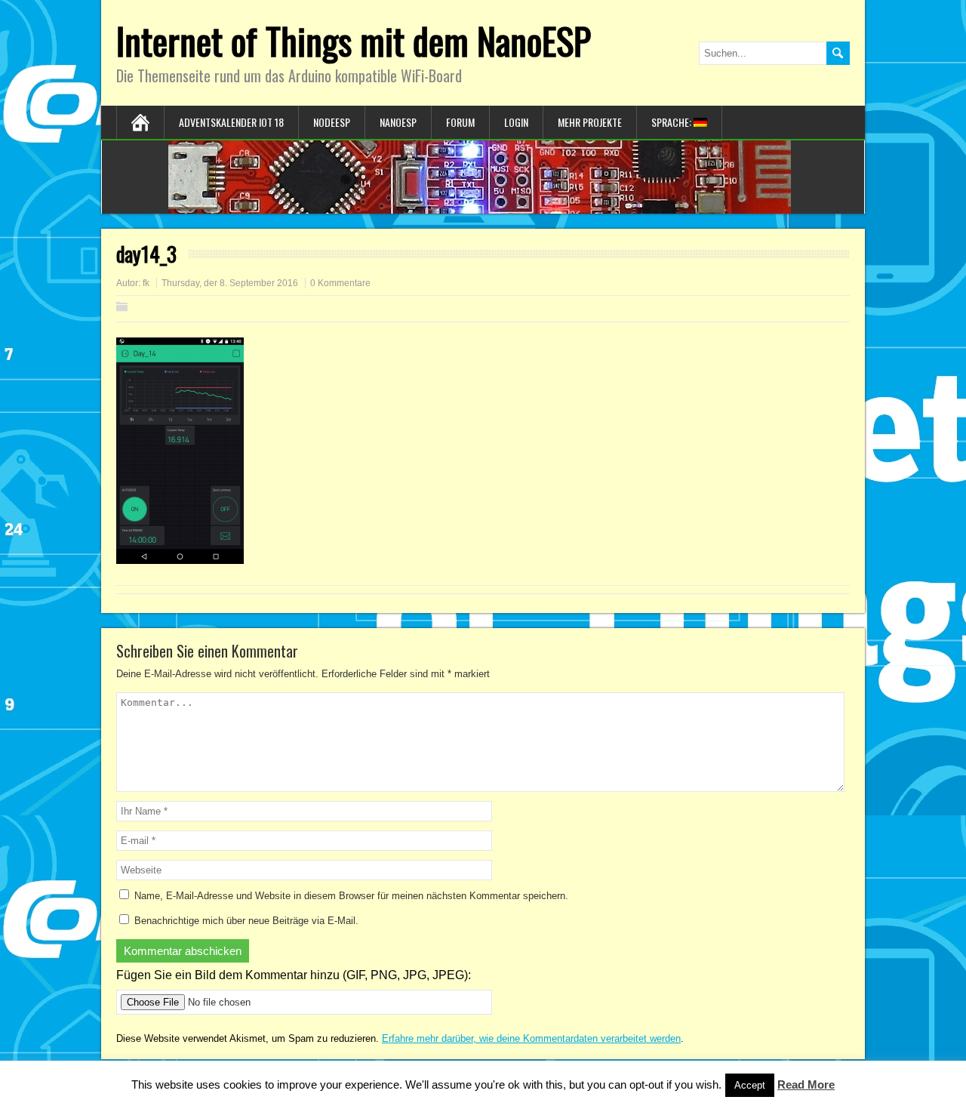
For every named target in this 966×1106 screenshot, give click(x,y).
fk (146, 283)
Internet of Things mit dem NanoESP (353, 40)
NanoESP (398, 122)
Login (516, 122)
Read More (806, 1084)
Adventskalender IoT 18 (231, 122)
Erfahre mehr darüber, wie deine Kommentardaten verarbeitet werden (531, 1038)
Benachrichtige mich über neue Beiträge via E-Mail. (246, 920)
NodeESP (331, 122)
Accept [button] (749, 1085)
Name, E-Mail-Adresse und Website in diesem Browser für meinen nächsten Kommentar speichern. (351, 895)
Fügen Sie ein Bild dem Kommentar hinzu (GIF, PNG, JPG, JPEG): (293, 975)
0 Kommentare (340, 283)
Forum (460, 122)
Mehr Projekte (590, 122)
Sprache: (672, 122)
